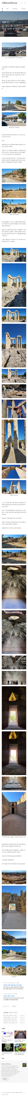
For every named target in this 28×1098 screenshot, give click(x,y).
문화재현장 (6, 1012)
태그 (7, 9)
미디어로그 (15, 9)
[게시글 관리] (9, 1006)
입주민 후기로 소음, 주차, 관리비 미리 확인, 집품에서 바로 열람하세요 (13, 998)
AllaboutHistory (9, 3)
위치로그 (24, 9)
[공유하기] (7, 1006)
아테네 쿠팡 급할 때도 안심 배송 (12, 985)
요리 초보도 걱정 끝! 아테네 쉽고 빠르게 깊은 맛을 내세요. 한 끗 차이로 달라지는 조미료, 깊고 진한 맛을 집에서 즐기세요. (13, 988)
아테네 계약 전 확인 (9, 996)
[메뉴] (25, 3)
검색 (22, 3)
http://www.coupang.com (10, 982)
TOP (25, 1093)
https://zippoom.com (8, 993)
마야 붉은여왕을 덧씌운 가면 (9, 1019)
